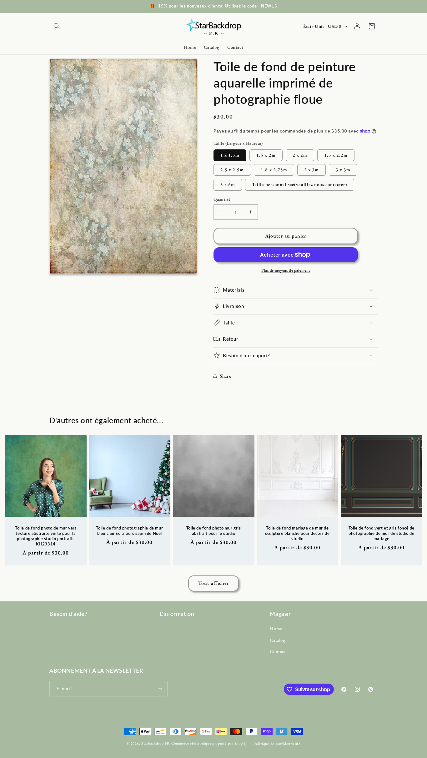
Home (276, 628)
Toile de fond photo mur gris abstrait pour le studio (213, 530)
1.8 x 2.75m (274, 169)
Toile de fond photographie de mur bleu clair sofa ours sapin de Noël (129, 530)
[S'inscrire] (160, 688)
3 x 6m (227, 184)
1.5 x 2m (265, 155)
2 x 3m (311, 169)
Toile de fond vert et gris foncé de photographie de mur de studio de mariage (381, 533)
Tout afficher (213, 583)
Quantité (222, 199)
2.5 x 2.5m (232, 169)
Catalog (277, 640)
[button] (56, 26)
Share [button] (225, 376)
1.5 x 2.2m (336, 155)
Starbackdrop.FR (155, 743)
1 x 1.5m (229, 155)
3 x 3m (343, 169)
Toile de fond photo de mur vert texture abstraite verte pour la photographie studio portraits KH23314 (46, 535)
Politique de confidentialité (277, 743)
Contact (278, 651)
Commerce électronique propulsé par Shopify (209, 743)
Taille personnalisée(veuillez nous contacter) (299, 184)
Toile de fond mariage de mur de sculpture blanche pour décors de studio (297, 533)
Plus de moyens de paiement (285, 270)
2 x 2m (300, 155)
